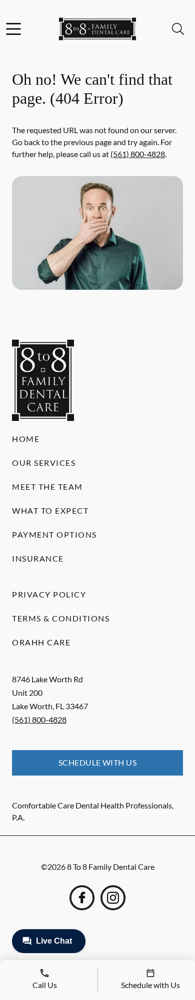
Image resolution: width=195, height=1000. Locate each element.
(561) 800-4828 (137, 154)
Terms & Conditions (61, 618)
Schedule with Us (97, 762)
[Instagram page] (113, 897)
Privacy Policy (49, 594)
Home (26, 438)
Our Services (44, 462)
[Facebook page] (82, 897)
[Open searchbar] (178, 29)
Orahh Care (41, 642)
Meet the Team (47, 486)
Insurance (38, 558)
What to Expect (50, 510)
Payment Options (54, 534)
